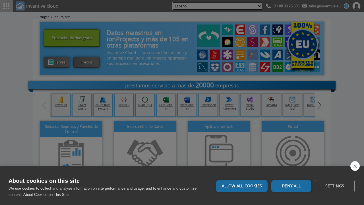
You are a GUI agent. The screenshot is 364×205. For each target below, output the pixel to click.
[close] (355, 166)
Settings (334, 185)
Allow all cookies (242, 185)
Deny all (291, 185)
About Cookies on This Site (46, 194)
